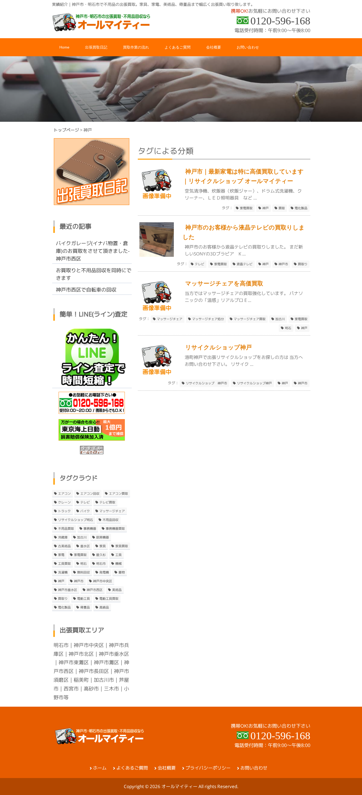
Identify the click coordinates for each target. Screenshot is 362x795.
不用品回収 (110, 520)
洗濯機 (63, 572)
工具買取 (64, 563)
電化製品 (301, 208)
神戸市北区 (81, 654)
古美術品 (64, 546)
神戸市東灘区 (74, 662)
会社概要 (167, 768)
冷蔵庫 (63, 537)
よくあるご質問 (132, 768)
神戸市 (283, 264)
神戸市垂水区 (67, 590)
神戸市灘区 (106, 662)
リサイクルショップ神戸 (254, 383)
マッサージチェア (169, 319)
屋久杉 (101, 555)
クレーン (64, 502)
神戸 (265, 208)
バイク (85, 511)
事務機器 (89, 528)
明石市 (101, 563)
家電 (61, 555)
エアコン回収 (89, 493)
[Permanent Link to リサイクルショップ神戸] (156, 375)
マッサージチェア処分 (208, 319)
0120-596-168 (280, 21)
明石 (288, 328)
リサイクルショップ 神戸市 (206, 383)
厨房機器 (102, 537)
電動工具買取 (108, 598)
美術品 (117, 590)
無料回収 (83, 572)
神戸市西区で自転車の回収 (86, 289)
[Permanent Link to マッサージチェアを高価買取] (156, 311)
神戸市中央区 (102, 581)
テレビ (199, 264)
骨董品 (85, 607)
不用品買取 (66, 528)
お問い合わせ (253, 768)
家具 (102, 546)
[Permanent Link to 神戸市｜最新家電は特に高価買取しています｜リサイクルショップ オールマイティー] (156, 199)
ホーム (100, 768)
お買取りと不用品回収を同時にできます (93, 274)
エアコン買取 (118, 493)
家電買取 (246, 208)
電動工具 (83, 598)
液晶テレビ (245, 264)
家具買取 (121, 546)
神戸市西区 (95, 590)
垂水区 (85, 546)
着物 (121, 572)
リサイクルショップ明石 (75, 520)
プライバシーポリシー (208, 768)
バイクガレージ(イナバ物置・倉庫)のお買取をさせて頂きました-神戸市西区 (93, 251)
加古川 (280, 319)
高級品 (104, 607)
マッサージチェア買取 (250, 319)
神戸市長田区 (94, 671)
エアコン (64, 493)
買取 (282, 208)
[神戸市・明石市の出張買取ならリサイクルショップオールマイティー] (101, 29)
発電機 (104, 572)
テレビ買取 (107, 502)
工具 (118, 555)
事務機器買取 (115, 528)
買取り (302, 264)
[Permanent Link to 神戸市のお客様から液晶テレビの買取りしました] (156, 255)
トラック (64, 511)
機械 (118, 563)
